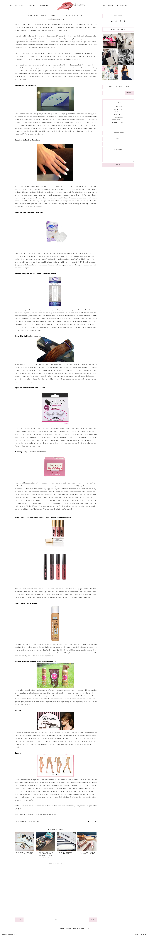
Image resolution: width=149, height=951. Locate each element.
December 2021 (118, 120)
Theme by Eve (140, 934)
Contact (19, 5)
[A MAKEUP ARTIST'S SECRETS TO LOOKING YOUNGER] (126, 64)
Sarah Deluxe (14, 934)
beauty (21, 821)
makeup (28, 821)
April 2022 (118, 114)
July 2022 (118, 106)
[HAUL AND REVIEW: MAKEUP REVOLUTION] (110, 48)
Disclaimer (43, 5)
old (92, 919)
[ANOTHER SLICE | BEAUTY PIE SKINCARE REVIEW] (126, 48)
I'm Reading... (123, 5)
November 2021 (118, 122)
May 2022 (118, 112)
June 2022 (118, 109)
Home (9, 5)
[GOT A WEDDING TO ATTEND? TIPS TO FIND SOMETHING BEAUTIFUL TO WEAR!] (126, 80)
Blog (103, 5)
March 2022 (118, 117)
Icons (110, 5)
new (19, 919)
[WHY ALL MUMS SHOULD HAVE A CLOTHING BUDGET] (110, 64)
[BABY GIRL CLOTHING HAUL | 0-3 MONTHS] (110, 80)
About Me (30, 5)
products (37, 821)
